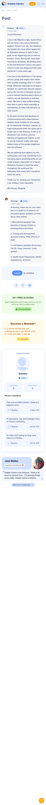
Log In (17, 273)
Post (15, 10)
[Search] (39, 4)
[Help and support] (41, 800)
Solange (14, 201)
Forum (8, 10)
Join (32, 4)
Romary (10, 28)
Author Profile (23, 353)
